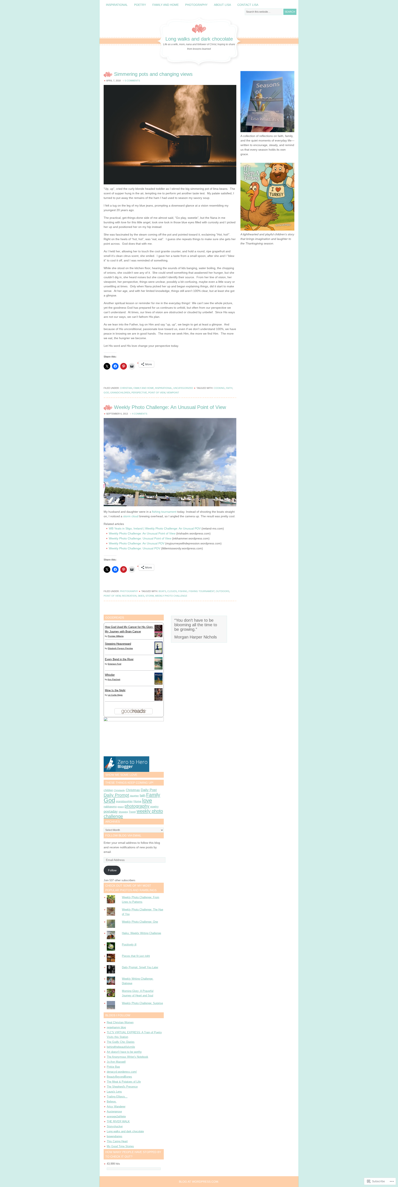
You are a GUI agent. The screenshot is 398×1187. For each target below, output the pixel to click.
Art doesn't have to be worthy (124, 1051)
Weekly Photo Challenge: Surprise (142, 1003)
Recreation (129, 596)
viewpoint (172, 392)
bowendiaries (114, 1136)
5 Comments (132, 80)
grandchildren (120, 392)
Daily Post (149, 790)
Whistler (110, 674)
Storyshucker (115, 1126)
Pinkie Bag (113, 1066)
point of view (156, 392)
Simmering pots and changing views (153, 74)
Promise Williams (116, 636)
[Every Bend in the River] (158, 668)
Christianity (119, 790)
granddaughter (124, 801)
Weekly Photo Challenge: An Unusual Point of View (170, 407)
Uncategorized (183, 388)
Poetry (140, 4)
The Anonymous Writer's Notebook (127, 1056)
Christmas (133, 790)
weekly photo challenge (171, 596)
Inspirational (117, 4)
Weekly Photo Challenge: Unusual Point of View (140, 538)
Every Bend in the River (119, 659)
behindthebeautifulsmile (121, 1046)
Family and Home (165, 4)
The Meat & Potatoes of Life (124, 1081)
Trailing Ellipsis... (117, 1096)
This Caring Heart (117, 1141)
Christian (126, 388)
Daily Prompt (116, 795)
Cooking (219, 388)
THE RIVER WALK (118, 1121)
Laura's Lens (114, 1091)
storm (150, 596)
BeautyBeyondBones (119, 1076)
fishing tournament (164, 511)
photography (137, 806)
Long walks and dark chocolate (199, 39)
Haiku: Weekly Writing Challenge (141, 933)
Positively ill (129, 944)
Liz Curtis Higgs (115, 695)
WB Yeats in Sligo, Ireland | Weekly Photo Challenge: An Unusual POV (155, 528)
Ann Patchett (114, 679)
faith (229, 388)
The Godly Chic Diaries (121, 1041)
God (106, 392)
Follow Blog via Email (123, 835)
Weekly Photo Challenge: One (140, 921)
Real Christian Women (120, 1022)
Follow (112, 870)
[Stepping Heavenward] (158, 653)
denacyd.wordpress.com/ (122, 1071)
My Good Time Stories (120, 1146)
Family (153, 795)
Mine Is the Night (115, 690)
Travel (132, 811)
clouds (172, 591)
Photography (196, 4)
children (108, 790)
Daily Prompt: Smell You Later (140, 967)
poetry (154, 806)
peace (121, 806)
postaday (111, 811)
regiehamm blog (116, 1027)
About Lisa (222, 4)
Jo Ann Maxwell (116, 1061)
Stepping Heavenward (118, 643)
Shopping (123, 812)
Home (137, 801)
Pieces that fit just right (136, 955)
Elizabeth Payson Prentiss (120, 648)
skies (141, 596)
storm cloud (130, 516)
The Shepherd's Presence (122, 1086)
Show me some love (121, 774)
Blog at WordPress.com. (199, 1181)
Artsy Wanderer (116, 1106)
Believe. (111, 1101)
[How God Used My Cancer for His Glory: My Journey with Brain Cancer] (158, 636)
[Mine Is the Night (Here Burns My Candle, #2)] (158, 699)
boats (162, 591)
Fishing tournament (202, 591)
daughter (134, 795)
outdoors (222, 591)
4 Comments (139, 413)
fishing (182, 591)
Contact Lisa (247, 4)
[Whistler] (158, 683)
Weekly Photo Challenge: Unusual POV (134, 548)
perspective (139, 392)
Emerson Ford (114, 664)
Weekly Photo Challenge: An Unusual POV (136, 543)
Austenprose (114, 1111)
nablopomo (110, 806)
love (147, 800)
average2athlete (116, 1116)
